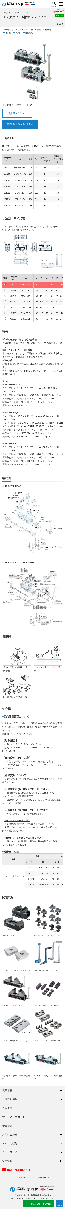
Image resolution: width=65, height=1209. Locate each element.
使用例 (8, 33)
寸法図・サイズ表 (25, 30)
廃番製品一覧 (44, 1177)
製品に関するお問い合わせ (20, 124)
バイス (27, 13)
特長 (39, 30)
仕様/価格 (9, 30)
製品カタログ (19, 113)
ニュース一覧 (9, 1152)
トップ (5, 13)
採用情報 (7, 1161)
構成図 (48, 30)
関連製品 (29, 33)
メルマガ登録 (9, 1143)
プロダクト (16, 13)
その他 (18, 33)
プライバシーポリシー (24, 1177)
